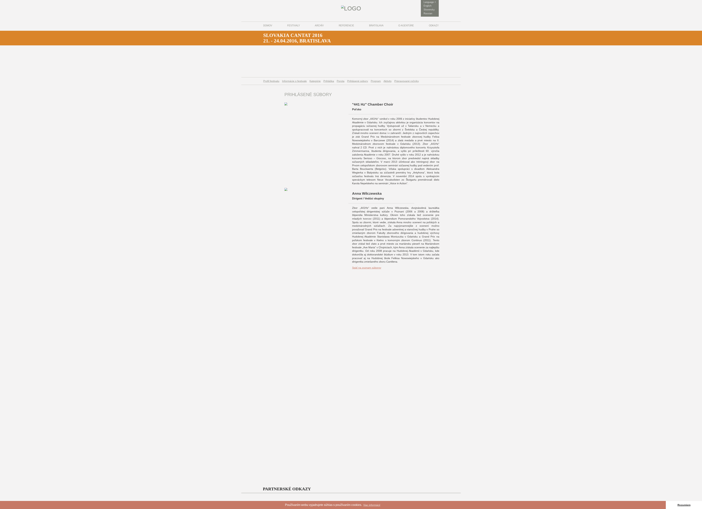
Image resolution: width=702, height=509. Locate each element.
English (427, 5)
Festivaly (293, 25)
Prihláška (328, 81)
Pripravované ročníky (406, 81)
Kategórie (315, 81)
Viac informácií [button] (371, 505)
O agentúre (406, 25)
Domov (267, 25)
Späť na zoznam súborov (366, 267)
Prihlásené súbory (357, 81)
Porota (340, 81)
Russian (428, 13)
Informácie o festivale (294, 81)
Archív (319, 25)
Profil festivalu (271, 81)
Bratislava (376, 25)
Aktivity (388, 81)
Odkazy (434, 25)
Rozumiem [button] (684, 505)
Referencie (346, 25)
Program (376, 81)
